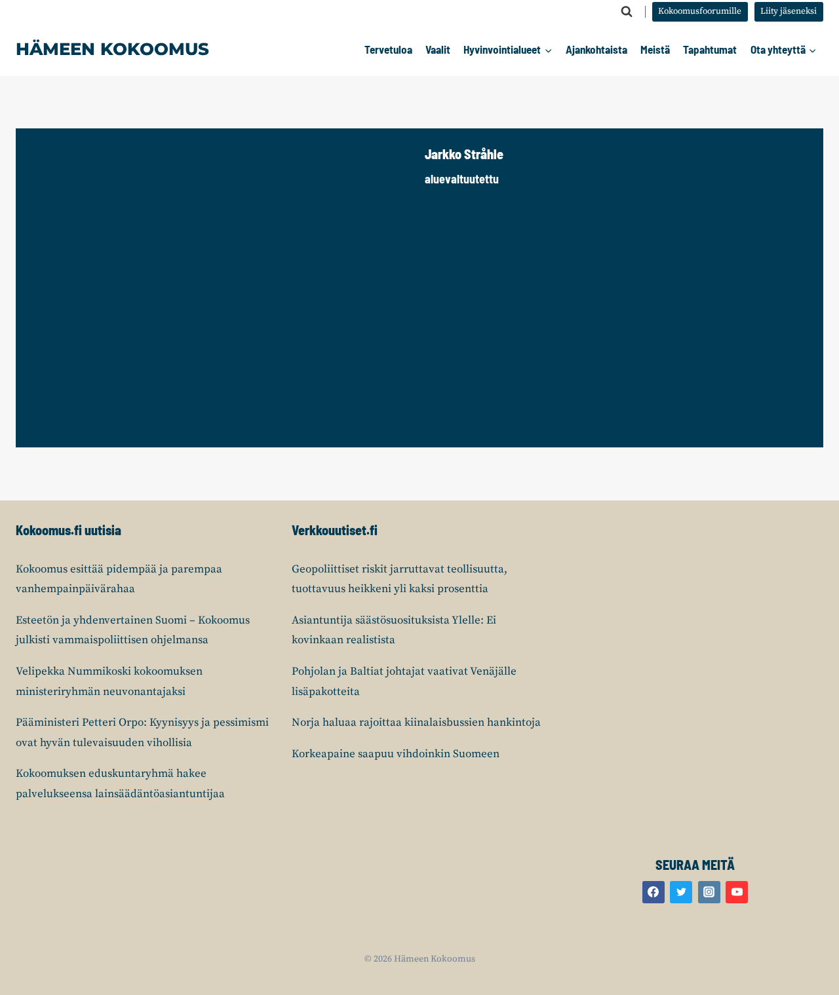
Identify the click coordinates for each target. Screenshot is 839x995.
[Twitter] (681, 892)
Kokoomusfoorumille (699, 11)
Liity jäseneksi (788, 11)
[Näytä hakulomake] (626, 12)
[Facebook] (653, 892)
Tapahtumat (710, 49)
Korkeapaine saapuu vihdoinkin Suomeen (395, 754)
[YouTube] (737, 892)
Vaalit (437, 49)
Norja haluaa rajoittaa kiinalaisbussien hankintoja (416, 722)
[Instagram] (709, 892)
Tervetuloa (388, 49)
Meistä (655, 49)
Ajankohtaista (596, 49)
